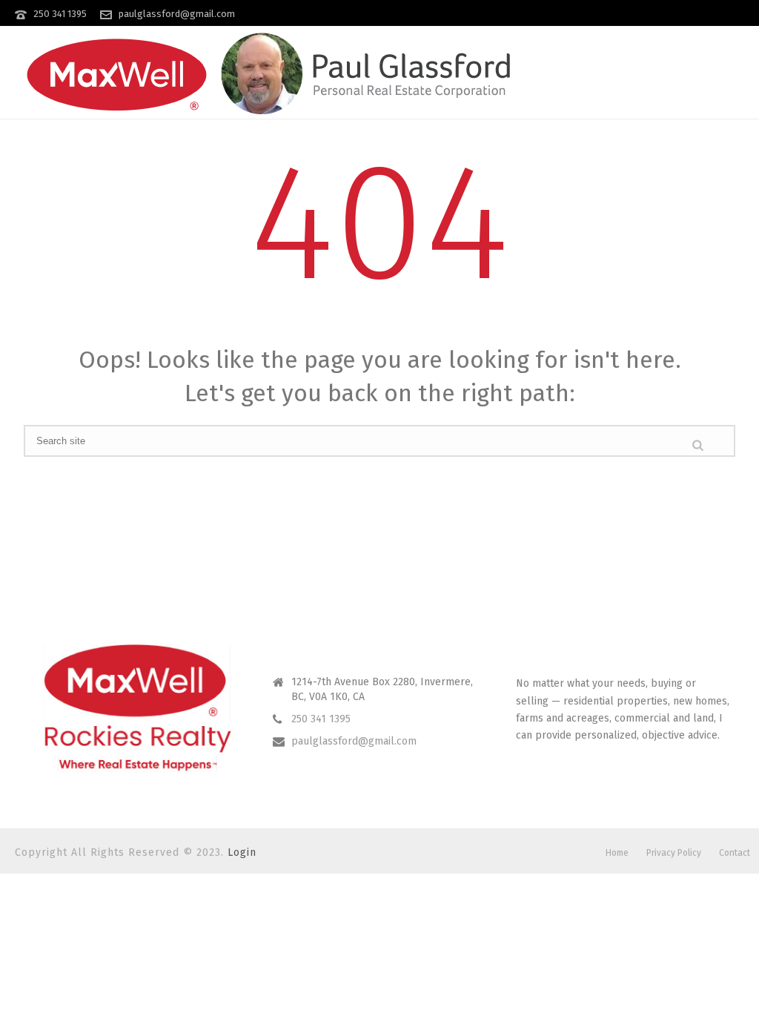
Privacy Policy (673, 853)
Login (242, 852)
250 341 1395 (60, 13)
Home (617, 853)
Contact (734, 853)
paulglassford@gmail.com (177, 13)
